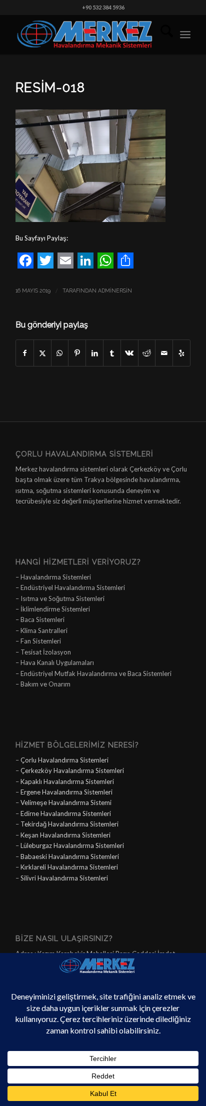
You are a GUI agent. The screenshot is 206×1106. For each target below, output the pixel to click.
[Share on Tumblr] (112, 353)
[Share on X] (42, 353)
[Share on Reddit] (147, 353)
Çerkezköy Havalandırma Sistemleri (72, 770)
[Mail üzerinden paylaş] (164, 353)
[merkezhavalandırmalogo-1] (86, 34)
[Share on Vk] (129, 353)
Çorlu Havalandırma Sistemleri (64, 760)
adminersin (115, 291)
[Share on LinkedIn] (94, 353)
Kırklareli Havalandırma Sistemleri (69, 867)
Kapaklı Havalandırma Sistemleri (67, 782)
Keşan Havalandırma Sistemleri (65, 835)
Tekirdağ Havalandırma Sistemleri (69, 824)
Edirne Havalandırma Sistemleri (65, 814)
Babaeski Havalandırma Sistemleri (69, 856)
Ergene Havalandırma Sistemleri (66, 792)
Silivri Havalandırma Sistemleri (64, 878)
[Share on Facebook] (25, 353)
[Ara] (161, 34)
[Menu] (185, 34)
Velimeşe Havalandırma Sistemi (66, 802)
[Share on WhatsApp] (60, 353)
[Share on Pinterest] (77, 353)
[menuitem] (161, 34)
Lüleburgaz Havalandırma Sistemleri (72, 846)
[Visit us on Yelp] (181, 353)
